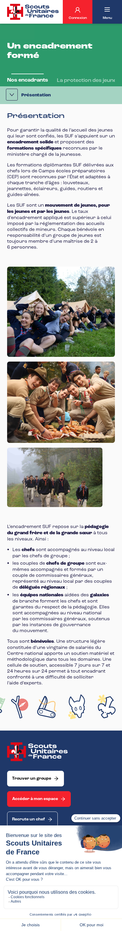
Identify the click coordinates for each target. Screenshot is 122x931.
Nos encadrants (27, 80)
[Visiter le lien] (33, 12)
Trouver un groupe (31, 778)
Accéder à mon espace (35, 799)
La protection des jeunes (88, 80)
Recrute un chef (28, 819)
